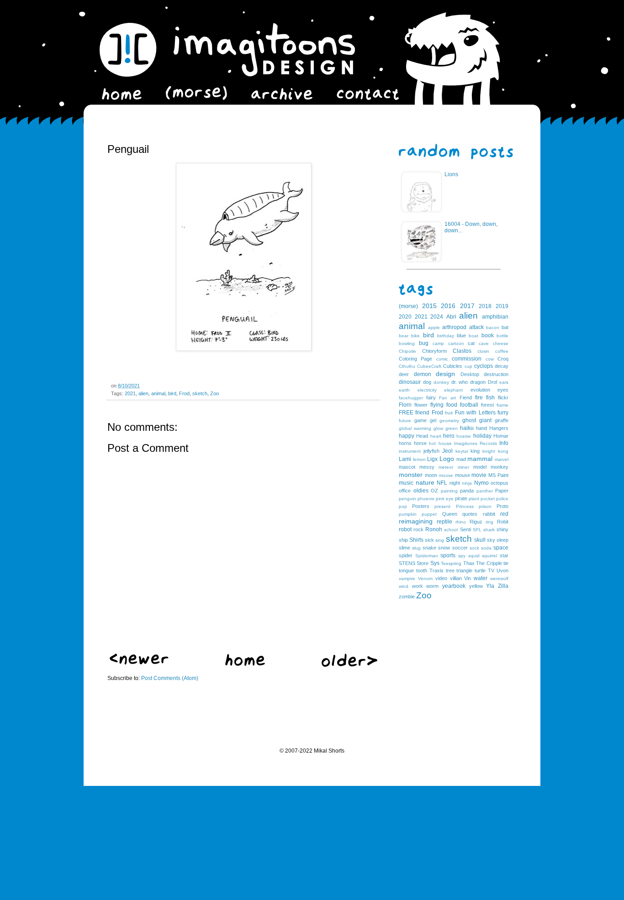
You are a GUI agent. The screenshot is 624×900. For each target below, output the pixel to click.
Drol (492, 382)
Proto (502, 506)
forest (487, 405)
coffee (501, 351)
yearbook (453, 586)
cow (490, 358)
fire (479, 397)
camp (438, 343)
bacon (492, 327)
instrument (410, 451)
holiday (482, 436)
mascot (407, 467)
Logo (446, 458)
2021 (130, 393)
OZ (434, 490)
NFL (442, 483)
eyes (502, 389)
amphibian (495, 317)
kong (503, 451)
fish (490, 397)
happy (406, 436)
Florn (405, 405)
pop (403, 506)
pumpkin (408, 514)
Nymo (481, 483)
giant (485, 420)
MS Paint (498, 475)
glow (438, 428)
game (420, 420)
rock (418, 529)
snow (444, 547)
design (445, 373)
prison (485, 506)
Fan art (447, 397)
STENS (407, 563)
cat (471, 343)
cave (484, 343)
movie (479, 475)
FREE (406, 412)
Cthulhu (407, 366)
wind (403, 586)
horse (420, 443)
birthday (445, 335)
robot (405, 529)
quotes (469, 514)
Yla (490, 586)
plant (474, 498)
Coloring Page (415, 358)
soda (486, 547)
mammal (479, 458)
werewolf (499, 578)
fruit (449, 412)
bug (423, 343)
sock (474, 547)
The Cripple (489, 563)
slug (416, 547)
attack (476, 327)
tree (450, 570)
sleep (502, 540)
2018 (485, 306)
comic (442, 358)
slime (404, 547)
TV (491, 570)
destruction (496, 374)
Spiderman (426, 555)
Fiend (466, 397)
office (405, 490)
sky (491, 540)
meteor (446, 467)
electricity (427, 389)
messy (426, 467)
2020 (405, 317)
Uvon (502, 570)
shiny (502, 529)
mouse (462, 475)
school (451, 529)
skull (480, 540)
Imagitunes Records (475, 443)
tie (505, 563)
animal (158, 393)
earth (404, 389)
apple (434, 327)
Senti (465, 529)
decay (501, 366)
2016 (448, 305)
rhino (460, 521)
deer (404, 374)
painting (449, 490)
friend (422, 412)
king (475, 451)
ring (489, 521)
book (487, 335)
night (454, 483)
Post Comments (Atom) (169, 678)
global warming (415, 428)
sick (429, 540)
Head (422, 436)
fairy (431, 397)
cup (468, 366)
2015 (429, 305)
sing (439, 540)
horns (405, 443)
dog (427, 382)
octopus (499, 483)
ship (403, 540)
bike (415, 335)
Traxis (436, 570)
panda (467, 490)
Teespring (451, 563)
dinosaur (410, 382)
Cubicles (452, 366)
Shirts (416, 540)
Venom (425, 578)
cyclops (483, 366)
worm (432, 586)
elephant (453, 389)
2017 (467, 305)
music (406, 483)
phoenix (426, 498)
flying (437, 405)
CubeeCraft (429, 366)
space (500, 547)
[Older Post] (349, 664)
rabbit (489, 514)
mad (461, 459)
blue (461, 335)
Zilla (503, 586)
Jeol (447, 451)
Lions (451, 174)
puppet (429, 514)
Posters (420, 506)
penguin (407, 498)
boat (473, 335)
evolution (480, 389)
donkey (441, 382)
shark (489, 529)
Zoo (214, 393)
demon (422, 374)
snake (429, 547)
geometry (449, 420)
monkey (499, 467)
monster (411, 474)
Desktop (469, 374)
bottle (502, 335)
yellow (476, 586)
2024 (436, 317)
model (480, 467)
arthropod (454, 327)
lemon (419, 459)
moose (446, 475)
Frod (184, 393)
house (445, 443)
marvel (501, 459)
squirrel (489, 555)
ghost (469, 420)
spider (405, 555)
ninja (467, 483)
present (442, 506)
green (451, 428)
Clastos (462, 351)
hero (449, 436)
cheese (500, 343)
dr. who (459, 382)
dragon (478, 382)
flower (421, 405)
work (417, 586)
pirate (461, 498)
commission (466, 359)
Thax (469, 563)
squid (474, 555)
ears (503, 382)
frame (502, 405)
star (504, 555)
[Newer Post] (139, 662)
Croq (502, 358)
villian (456, 578)
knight (488, 451)
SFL (477, 529)
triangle (464, 570)
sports (447, 555)
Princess (465, 506)
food (451, 405)
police (502, 498)
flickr (503, 397)
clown (483, 351)
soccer (460, 547)
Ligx (432, 459)
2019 (502, 306)
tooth (421, 570)
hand (481, 428)
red (504, 514)
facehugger (411, 397)
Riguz (476, 521)
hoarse (463, 436)
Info (503, 443)
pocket (488, 498)
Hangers (498, 428)
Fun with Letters (475, 412)
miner (463, 467)
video (441, 578)
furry (502, 412)
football (469, 405)
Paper (501, 490)
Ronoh (433, 529)
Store (422, 563)
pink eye (445, 498)
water (480, 578)
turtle (480, 570)
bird (172, 393)
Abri (451, 317)
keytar (461, 451)
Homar (500, 436)
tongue (406, 570)
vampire (407, 578)
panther (484, 490)
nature (425, 482)
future (405, 420)
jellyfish (431, 451)
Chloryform (434, 351)
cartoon (456, 343)
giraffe (501, 420)
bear (403, 335)
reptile (444, 521)
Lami (405, 459)
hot (432, 443)
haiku (467, 428)
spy (461, 555)
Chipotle (407, 351)
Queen (449, 514)
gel (433, 420)
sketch (199, 393)
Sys (434, 563)
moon (431, 475)
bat (505, 327)
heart (435, 436)
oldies (420, 490)
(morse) (408, 306)
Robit (502, 521)
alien (143, 393)
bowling (407, 343)
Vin (467, 578)
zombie (407, 596)
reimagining (416, 521)
